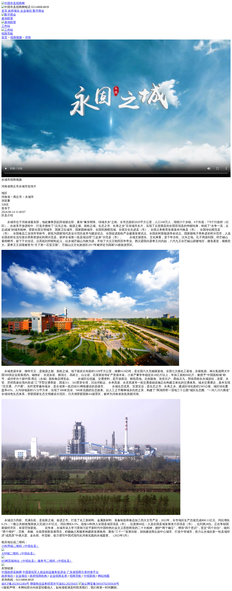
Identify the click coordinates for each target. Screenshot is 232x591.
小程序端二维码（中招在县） (20, 546)
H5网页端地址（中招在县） (19, 560)
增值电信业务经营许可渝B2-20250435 (54, 583)
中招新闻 (90, 575)
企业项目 (22, 575)
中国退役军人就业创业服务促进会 (44, 572)
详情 (28, 37)
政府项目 (7, 575)
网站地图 (103, 575)
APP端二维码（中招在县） (18, 553)
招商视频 (16, 37)
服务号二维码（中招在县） (55, 560)
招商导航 (76, 575)
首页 (4, 37)
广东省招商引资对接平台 (83, 572)
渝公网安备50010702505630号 (100, 583)
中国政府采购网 (11, 572)
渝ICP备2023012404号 (15, 583)
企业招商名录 (59, 575)
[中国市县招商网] (13, 3)
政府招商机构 (39, 575)
